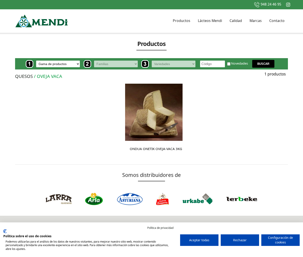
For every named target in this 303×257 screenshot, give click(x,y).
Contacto (277, 20)
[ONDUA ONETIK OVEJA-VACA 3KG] (153, 112)
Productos (181, 20)
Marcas (256, 20)
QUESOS (24, 76)
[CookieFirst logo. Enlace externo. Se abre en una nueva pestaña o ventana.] (5, 231)
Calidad (236, 20)
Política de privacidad (160, 228)
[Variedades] (169, 64)
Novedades (239, 63)
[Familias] (112, 64)
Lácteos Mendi (210, 20)
